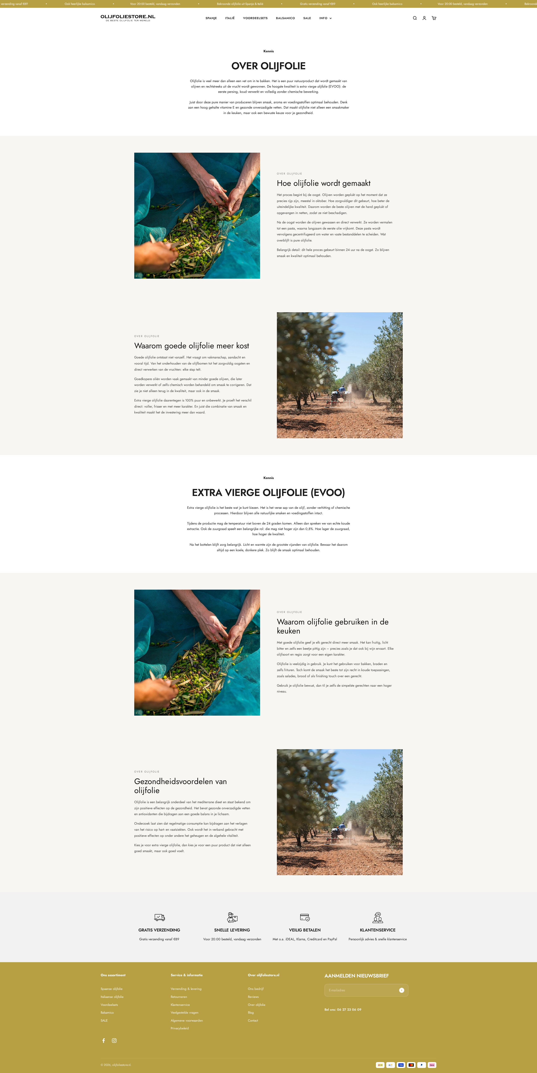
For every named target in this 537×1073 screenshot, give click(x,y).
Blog (251, 1012)
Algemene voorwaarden (187, 1020)
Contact (253, 1020)
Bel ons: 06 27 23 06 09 (343, 1009)
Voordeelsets (255, 18)
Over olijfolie (256, 1005)
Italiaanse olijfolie (112, 997)
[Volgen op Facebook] (103, 1040)
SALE (104, 1020)
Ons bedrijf (255, 989)
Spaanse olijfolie (112, 989)
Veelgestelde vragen (184, 1012)
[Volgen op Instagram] (114, 1040)
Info (323, 18)
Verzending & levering (186, 989)
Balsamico (285, 18)
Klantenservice (180, 1005)
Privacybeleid (180, 1028)
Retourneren (179, 997)
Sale (307, 18)
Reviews (253, 997)
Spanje (211, 18)
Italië (230, 18)
